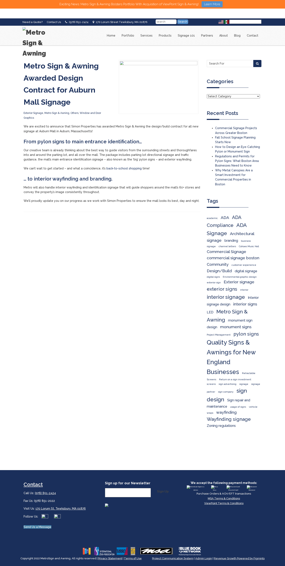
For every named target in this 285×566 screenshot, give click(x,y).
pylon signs (246, 334)
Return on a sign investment (235, 379)
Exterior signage (239, 282)
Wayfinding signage (229, 419)
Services (146, 35)
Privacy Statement (110, 558)
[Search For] (257, 63)
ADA (225, 217)
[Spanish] (226, 21)
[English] (221, 21)
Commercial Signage (226, 251)
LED (210, 312)
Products (165, 35)
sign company (225, 391)
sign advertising (227, 384)
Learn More (212, 4)
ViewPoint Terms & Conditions (223, 503)
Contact (252, 35)
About (223, 35)
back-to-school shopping (124, 168)
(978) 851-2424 (78, 22)
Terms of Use (133, 558)
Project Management (219, 334)
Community (218, 264)
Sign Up (163, 491)
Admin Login (203, 558)
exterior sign (214, 282)
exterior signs (222, 289)
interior (244, 290)
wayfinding (226, 412)
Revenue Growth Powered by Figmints (239, 558)
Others (74, 113)
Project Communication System (172, 558)
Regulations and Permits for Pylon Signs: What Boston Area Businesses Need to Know (237, 161)
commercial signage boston (233, 258)
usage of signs (238, 407)
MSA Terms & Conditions (224, 498)
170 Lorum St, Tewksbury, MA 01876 (60, 508)
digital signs (213, 277)
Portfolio (128, 35)
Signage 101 (186, 35)
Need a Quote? (33, 22)
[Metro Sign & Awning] (39, 27)
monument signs (235, 326)
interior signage (226, 297)
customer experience (244, 265)
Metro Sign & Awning (56, 113)
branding (231, 241)
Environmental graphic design (240, 277)
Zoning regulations (221, 426)
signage (243, 384)
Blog (237, 35)
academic (212, 218)
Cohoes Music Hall (249, 246)
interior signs (245, 304)
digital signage (246, 271)
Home (111, 35)
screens (211, 384)
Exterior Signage (33, 113)
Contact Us (54, 22)
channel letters (227, 246)
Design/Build (219, 270)
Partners (207, 35)
